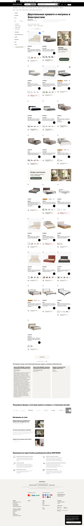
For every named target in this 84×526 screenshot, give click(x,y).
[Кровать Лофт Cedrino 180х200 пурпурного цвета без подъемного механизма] (49, 209)
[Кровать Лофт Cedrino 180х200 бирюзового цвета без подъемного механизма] (52, 209)
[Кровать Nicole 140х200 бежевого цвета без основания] (34, 92)
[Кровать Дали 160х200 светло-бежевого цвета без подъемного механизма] (61, 312)
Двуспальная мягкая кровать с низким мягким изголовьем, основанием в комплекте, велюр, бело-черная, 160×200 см (63, 85)
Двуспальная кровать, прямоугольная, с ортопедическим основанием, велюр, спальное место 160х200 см (49, 154)
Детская (48, 7)
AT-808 (29, 302)
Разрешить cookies (73, 522)
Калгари (44, 235)
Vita (58, 117)
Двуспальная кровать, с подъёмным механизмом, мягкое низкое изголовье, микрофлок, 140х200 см (49, 271)
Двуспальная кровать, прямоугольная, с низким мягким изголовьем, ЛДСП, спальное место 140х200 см (64, 237)
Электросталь (58, 1)
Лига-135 (44, 117)
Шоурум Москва (15, 514)
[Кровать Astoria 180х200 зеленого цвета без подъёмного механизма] (46, 92)
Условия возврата (15, 504)
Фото (29, 1)
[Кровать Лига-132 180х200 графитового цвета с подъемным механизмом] (29, 126)
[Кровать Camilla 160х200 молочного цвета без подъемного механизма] (58, 160)
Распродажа (15, 7)
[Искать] (58, 4)
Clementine (59, 82)
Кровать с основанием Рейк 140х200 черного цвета (59, 368)
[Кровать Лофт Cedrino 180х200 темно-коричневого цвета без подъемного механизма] (43, 209)
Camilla (59, 151)
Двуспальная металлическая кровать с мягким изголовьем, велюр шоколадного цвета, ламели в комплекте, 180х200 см (49, 203)
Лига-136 (44, 48)
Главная (14, 1)
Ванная (31, 7)
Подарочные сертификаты (17, 506)
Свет (51, 7)
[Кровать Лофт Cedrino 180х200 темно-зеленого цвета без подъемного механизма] (46, 209)
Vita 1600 (44, 151)
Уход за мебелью (15, 505)
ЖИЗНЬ (43, 508)
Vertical (29, 268)
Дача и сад (35, 7)
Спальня (23, 7)
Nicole (29, 82)
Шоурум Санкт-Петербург (17, 515)
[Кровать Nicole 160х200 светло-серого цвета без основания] (29, 92)
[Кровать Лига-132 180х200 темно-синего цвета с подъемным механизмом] (34, 126)
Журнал (25, 1)
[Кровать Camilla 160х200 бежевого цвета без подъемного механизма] (61, 160)
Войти (69, 4)
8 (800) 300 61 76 (68, 1)
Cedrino (44, 201)
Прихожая (44, 7)
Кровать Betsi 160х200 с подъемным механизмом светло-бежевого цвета (22, 368)
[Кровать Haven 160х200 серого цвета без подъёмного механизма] (61, 277)
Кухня (19, 7)
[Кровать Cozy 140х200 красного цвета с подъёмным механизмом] (43, 277)
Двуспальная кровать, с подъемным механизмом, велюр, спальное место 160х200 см (63, 119)
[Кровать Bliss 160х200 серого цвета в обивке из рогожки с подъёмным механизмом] (34, 57)
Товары (18, 1)
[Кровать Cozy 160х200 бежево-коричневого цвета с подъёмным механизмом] (32, 244)
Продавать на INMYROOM (17, 508)
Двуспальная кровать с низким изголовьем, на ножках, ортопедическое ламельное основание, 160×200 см (64, 154)
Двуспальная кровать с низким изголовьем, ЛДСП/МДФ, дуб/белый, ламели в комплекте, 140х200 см (48, 237)
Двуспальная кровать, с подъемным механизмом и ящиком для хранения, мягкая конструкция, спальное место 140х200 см (34, 339)
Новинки (14, 513)
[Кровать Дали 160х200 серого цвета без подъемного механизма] (58, 312)
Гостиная (27, 7)
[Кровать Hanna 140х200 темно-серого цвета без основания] (64, 209)
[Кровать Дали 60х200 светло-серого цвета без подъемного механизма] (64, 312)
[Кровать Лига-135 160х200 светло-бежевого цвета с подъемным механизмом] (43, 126)
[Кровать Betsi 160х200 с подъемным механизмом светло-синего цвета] (32, 160)
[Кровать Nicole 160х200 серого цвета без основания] (37, 92)
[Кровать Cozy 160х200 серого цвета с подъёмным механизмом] (34, 244)
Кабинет (39, 7)
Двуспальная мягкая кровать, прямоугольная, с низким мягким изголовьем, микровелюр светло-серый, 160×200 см (34, 85)
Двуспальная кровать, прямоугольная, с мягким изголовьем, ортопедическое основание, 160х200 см (34, 271)
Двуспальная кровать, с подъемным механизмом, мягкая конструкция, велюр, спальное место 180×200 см (34, 119)
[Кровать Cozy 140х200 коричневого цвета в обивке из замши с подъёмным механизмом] (49, 277)
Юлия (58, 235)
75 (46, 361)
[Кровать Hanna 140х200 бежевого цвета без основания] (61, 209)
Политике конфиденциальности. (73, 519)
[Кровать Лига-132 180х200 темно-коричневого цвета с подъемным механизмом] (32, 126)
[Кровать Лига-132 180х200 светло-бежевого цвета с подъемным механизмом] (37, 126)
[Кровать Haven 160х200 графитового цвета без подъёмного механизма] (58, 277)
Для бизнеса (15, 511)
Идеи (43, 500)
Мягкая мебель (56, 7)
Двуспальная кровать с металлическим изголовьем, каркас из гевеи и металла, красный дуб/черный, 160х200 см (34, 304)
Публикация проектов (46, 505)
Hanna (58, 201)
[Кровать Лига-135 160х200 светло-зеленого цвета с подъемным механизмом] (46, 126)
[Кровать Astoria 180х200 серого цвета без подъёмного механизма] (43, 92)
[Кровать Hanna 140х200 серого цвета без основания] (58, 209)
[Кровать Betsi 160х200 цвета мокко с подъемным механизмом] (29, 160)
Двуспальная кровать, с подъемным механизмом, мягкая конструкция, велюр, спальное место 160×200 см (48, 50)
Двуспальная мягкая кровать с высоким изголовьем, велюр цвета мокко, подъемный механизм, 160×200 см (34, 154)
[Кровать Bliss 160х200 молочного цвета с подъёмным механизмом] (29, 57)
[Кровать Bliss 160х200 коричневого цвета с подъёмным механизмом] (32, 57)
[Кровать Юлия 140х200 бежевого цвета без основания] (58, 244)
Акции (14, 512)
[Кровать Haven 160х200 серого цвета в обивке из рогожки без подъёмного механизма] (67, 277)
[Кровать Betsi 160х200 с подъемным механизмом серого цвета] (37, 160)
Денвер (29, 201)
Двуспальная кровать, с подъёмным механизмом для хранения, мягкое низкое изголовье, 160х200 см (34, 237)
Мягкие (35, 25)
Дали (58, 302)
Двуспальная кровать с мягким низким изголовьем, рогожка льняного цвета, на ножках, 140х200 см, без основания (64, 203)
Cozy (29, 235)
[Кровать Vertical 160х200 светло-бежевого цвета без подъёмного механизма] (29, 277)
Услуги (22, 1)
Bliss (29, 48)
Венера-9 (30, 336)
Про (32, 1)
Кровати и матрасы (40, 25)
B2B (34, 1)
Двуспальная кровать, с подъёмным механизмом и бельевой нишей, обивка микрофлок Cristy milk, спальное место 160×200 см (34, 50)
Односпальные (30, 25)
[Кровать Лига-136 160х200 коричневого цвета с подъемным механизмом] (52, 57)
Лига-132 (30, 117)
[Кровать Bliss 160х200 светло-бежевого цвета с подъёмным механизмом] (37, 57)
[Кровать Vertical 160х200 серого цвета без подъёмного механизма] (34, 277)
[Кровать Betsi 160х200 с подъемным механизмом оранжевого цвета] (34, 160)
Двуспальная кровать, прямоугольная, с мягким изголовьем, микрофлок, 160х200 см (64, 271)
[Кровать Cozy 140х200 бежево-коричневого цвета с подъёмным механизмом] (52, 277)
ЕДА (43, 507)
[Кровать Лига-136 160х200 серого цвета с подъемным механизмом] (46, 57)
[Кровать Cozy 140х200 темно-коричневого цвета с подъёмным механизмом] (46, 277)
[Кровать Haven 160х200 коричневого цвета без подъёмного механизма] (64, 277)
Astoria (44, 82)
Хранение (61, 7)
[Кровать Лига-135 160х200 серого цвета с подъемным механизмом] (49, 126)
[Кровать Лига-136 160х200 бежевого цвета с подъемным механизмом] (43, 57)
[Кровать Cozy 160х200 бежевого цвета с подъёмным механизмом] (37, 244)
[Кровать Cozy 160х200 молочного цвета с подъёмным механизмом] (29, 244)
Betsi (29, 151)
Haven (58, 268)
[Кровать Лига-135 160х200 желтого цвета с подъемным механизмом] (52, 126)
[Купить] (39, 54)
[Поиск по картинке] (56, 4)
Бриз (43, 302)
